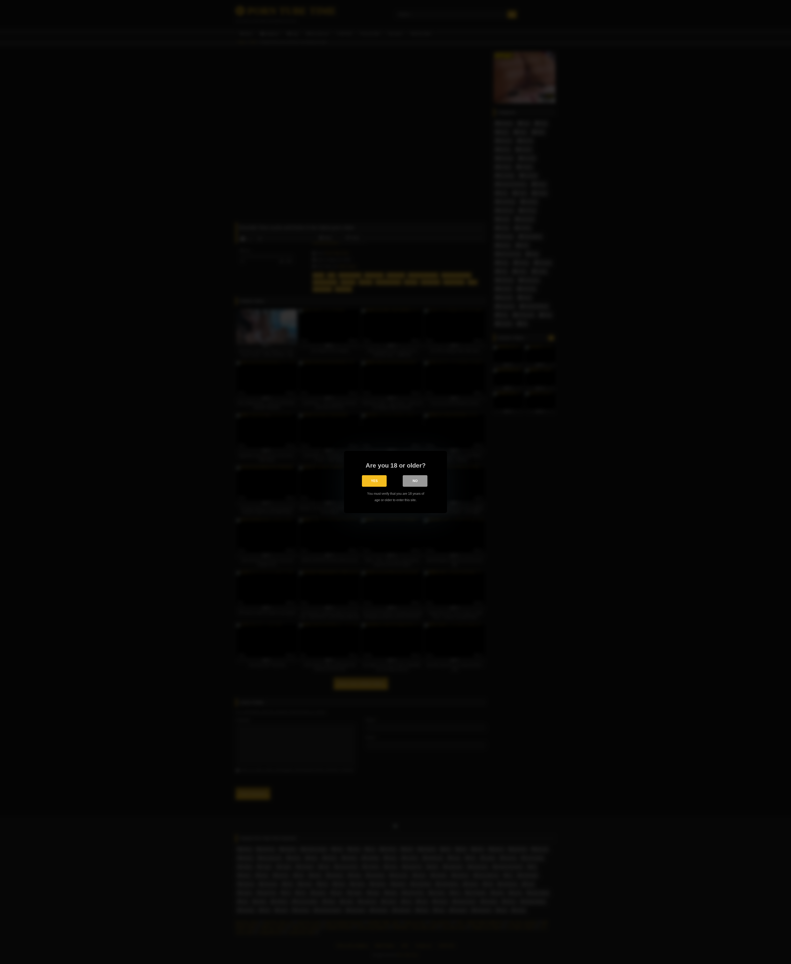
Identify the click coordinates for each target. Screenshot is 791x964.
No (415, 481)
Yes (374, 481)
